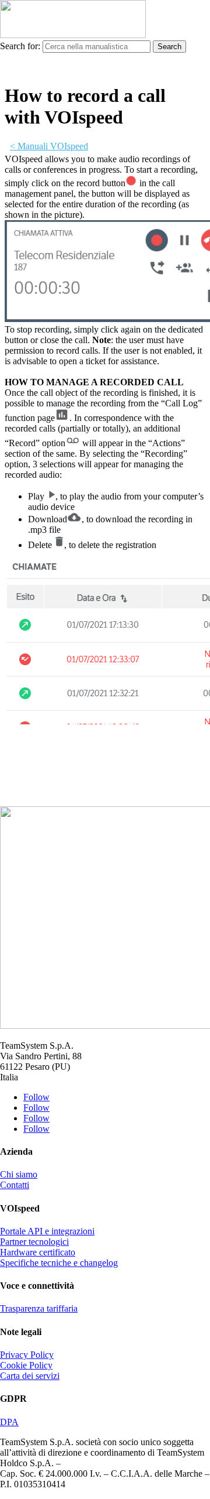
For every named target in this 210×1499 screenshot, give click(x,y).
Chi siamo (18, 1174)
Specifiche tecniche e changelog (59, 1263)
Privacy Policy (27, 1355)
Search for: (20, 46)
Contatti (14, 1185)
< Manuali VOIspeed (49, 146)
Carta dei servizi (30, 1376)
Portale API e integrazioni (47, 1231)
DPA (9, 1422)
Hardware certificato (37, 1252)
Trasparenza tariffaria (39, 1308)
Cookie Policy (26, 1365)
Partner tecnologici (34, 1242)
